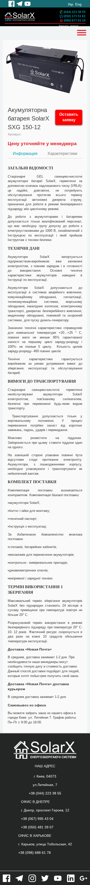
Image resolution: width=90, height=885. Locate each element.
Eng (78, 4)
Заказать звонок (68, 26)
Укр (70, 4)
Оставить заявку (68, 117)
